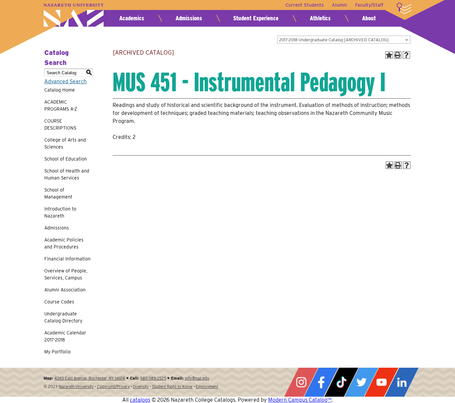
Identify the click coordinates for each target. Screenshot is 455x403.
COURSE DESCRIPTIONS (60, 124)
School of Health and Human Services (66, 174)
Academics (131, 18)
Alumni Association (65, 289)
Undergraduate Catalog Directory (63, 317)
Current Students (304, 5)
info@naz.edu (197, 378)
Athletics (320, 18)
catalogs (140, 400)
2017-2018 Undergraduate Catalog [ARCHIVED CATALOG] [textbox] (334, 39)
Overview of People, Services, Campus (65, 274)
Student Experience (255, 18)
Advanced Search (65, 81)
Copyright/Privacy (113, 386)
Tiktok (341, 382)
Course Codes (59, 301)
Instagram (301, 382)
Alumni (339, 5)
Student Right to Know (172, 386)
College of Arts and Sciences (65, 143)
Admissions (189, 18)
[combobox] (343, 40)
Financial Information (67, 258)
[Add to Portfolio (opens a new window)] (389, 55)
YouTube (381, 382)
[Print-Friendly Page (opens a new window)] (397, 55)
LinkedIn (401, 382)
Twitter (361, 382)
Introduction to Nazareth (60, 212)
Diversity (141, 386)
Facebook (321, 382)
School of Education (65, 159)
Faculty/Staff (369, 5)
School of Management (58, 193)
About (369, 18)
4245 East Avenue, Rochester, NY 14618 (89, 378)
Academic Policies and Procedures (64, 243)
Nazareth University (74, 15)
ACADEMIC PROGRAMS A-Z (60, 105)
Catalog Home (59, 90)
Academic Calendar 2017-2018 (65, 336)
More (404, 8)
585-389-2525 (153, 378)
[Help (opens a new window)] (406, 55)
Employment (207, 386)
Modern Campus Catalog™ (299, 400)
